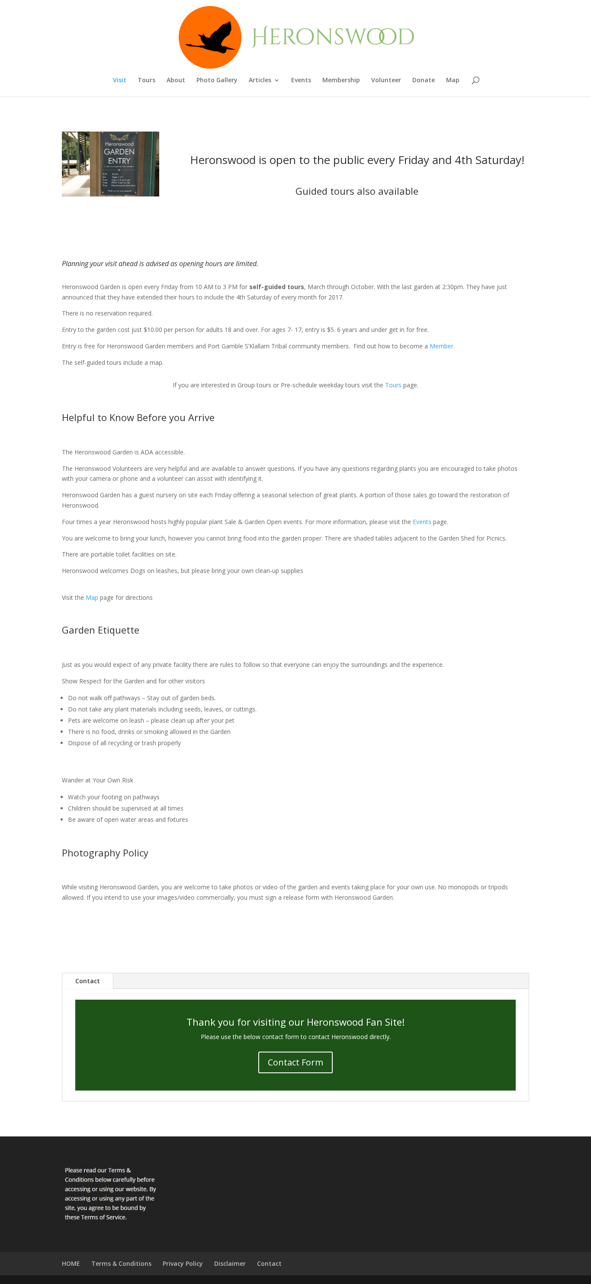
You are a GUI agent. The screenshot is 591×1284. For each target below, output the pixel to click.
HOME (71, 1263)
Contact (87, 981)
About (176, 80)
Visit (119, 80)
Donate (423, 80)
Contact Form (295, 1062)
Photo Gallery (217, 80)
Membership (341, 80)
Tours (146, 80)
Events (301, 80)
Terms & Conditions (121, 1263)
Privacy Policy (183, 1263)
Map (452, 80)
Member (441, 346)
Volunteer (386, 80)
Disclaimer (230, 1263)
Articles (260, 80)
